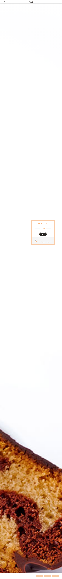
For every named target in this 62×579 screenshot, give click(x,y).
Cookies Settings (39, 575)
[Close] (60, 576)
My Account (58, 1)
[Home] (31, 1)
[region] (31, 576)
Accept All (55, 575)
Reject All (47, 575)
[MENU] (2, 1)
